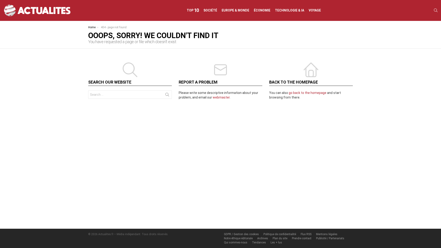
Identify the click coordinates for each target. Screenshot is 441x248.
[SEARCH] (436, 10)
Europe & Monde (235, 10)
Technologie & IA (289, 10)
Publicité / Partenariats (330, 238)
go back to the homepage (307, 93)
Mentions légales (326, 234)
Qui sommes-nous (235, 242)
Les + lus (276, 242)
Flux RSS (306, 234)
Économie (262, 10)
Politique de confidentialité (279, 234)
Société (210, 10)
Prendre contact (301, 238)
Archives (262, 238)
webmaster (221, 97)
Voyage (315, 10)
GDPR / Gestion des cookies (241, 234)
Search (167, 95)
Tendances (259, 242)
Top (193, 10)
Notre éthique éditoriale (238, 238)
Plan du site (280, 238)
